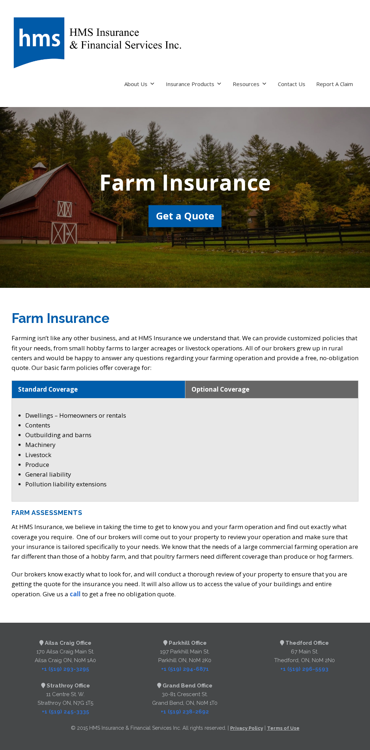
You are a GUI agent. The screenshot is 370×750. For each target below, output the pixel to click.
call (75, 594)
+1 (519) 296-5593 (304, 669)
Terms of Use (283, 728)
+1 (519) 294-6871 (185, 669)
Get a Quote (185, 216)
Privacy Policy (246, 728)
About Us (135, 84)
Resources (246, 84)
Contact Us (291, 84)
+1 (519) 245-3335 (65, 711)
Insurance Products (190, 84)
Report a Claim (334, 84)
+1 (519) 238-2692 (185, 711)
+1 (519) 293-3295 (65, 669)
